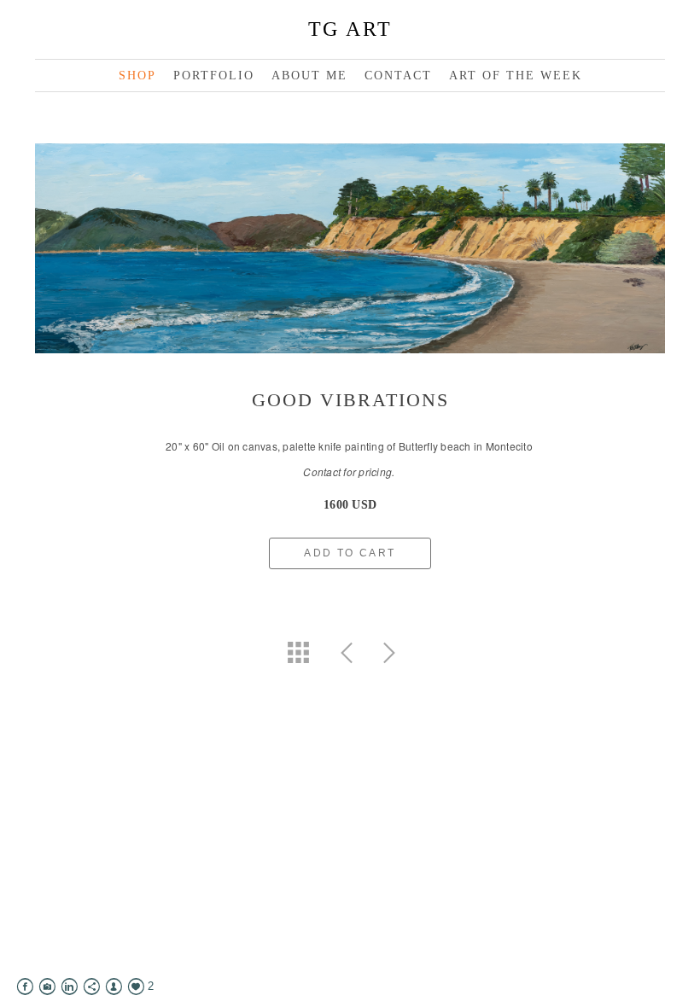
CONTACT (398, 75)
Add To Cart (349, 553)
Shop (137, 75)
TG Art (350, 29)
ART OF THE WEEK (515, 75)
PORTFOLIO (213, 75)
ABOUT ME (309, 75)
